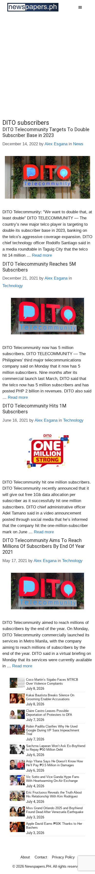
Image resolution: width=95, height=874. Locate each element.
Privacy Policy (63, 857)
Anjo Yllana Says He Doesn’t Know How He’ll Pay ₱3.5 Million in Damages (54, 763)
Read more (42, 255)
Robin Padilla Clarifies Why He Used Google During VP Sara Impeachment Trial (52, 730)
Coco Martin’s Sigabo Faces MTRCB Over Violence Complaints (52, 681)
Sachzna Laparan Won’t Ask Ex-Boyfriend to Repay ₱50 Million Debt (55, 748)
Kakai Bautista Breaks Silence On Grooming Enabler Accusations (50, 697)
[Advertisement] (47, 64)
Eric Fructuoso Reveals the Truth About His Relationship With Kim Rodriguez (54, 794)
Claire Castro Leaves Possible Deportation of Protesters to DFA (49, 713)
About (25, 857)
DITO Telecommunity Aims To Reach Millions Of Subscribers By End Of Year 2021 (43, 546)
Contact (41, 857)
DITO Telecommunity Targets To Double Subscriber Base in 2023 (45, 132)
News (78, 144)
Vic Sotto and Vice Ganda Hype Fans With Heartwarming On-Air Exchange (52, 779)
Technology (12, 285)
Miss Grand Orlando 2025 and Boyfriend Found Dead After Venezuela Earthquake (54, 810)
